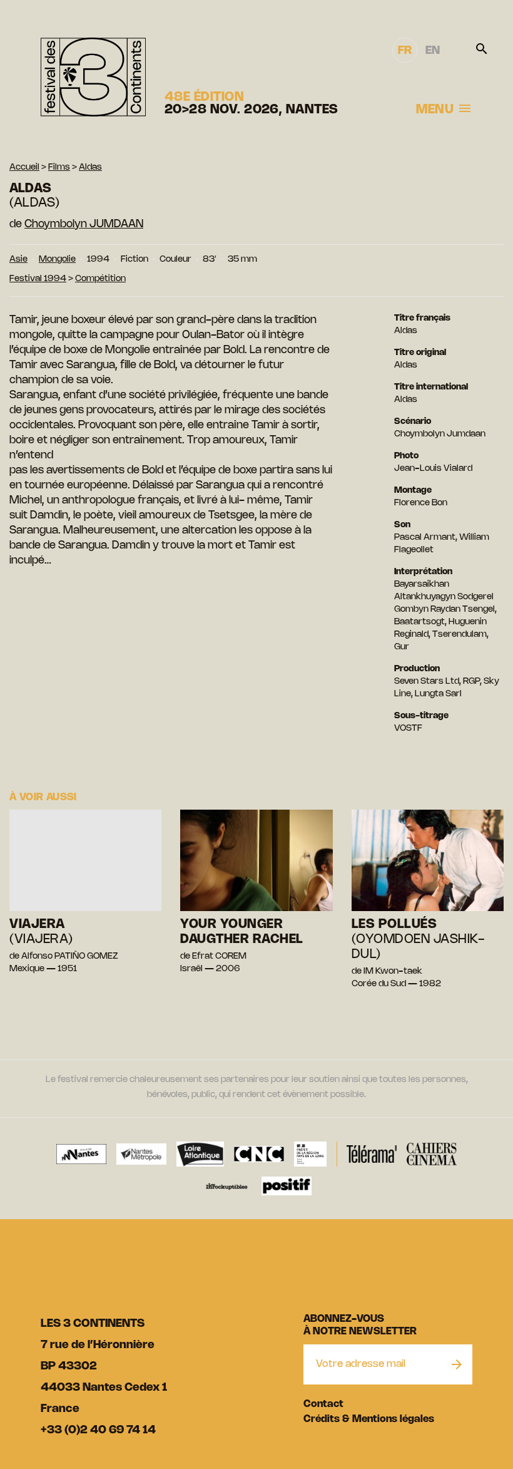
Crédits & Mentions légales (368, 1419)
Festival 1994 (37, 279)
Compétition (100, 279)
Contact (323, 1404)
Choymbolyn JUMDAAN (83, 224)
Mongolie (57, 259)
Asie (18, 259)
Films (59, 167)
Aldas (90, 167)
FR (405, 51)
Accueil (24, 167)
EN (432, 51)
